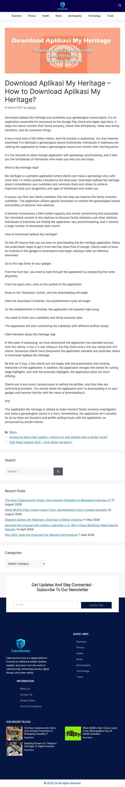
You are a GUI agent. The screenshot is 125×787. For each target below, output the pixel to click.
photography (75, 15)
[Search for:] (29, 471)
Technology (94, 15)
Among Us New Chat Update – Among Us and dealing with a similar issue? (58, 437)
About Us (25, 688)
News (59, 15)
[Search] (58, 471)
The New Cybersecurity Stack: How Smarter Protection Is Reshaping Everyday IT (58, 500)
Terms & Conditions (31, 706)
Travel (110, 15)
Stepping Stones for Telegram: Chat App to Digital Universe (43, 519)
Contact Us (26, 694)
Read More (29, 737)
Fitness (32, 15)
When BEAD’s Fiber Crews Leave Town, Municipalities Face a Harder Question (56, 510)
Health (45, 15)
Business (16, 15)
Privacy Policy (27, 700)
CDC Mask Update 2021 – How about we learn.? (40, 442)
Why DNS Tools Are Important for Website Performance (41, 535)
